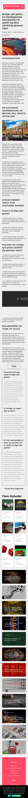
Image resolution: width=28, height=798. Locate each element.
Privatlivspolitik (16, 795)
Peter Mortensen (18, 32)
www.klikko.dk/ (15, 775)
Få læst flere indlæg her (14, 489)
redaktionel (6, 35)
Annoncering (14, 784)
